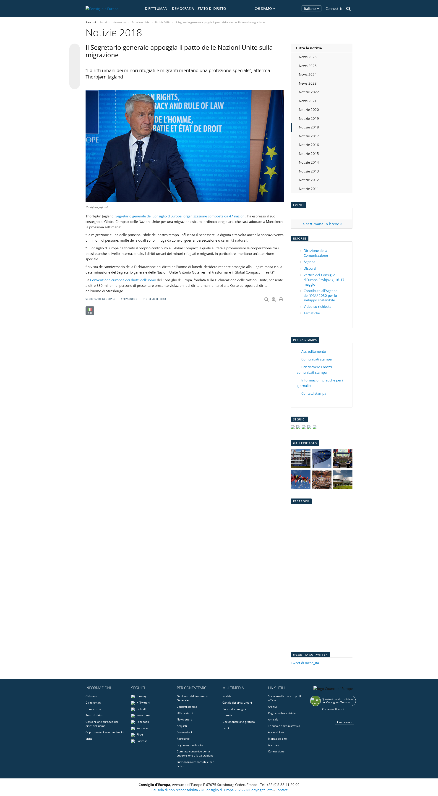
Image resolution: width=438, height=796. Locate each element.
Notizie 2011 (309, 188)
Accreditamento (313, 351)
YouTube (142, 728)
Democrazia (183, 8)
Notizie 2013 (309, 171)
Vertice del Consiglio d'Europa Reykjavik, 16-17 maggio (324, 280)
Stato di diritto (212, 8)
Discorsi (310, 268)
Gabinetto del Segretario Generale (192, 698)
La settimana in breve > (322, 224)
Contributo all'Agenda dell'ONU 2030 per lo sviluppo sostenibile (320, 295)
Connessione (276, 751)
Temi (225, 728)
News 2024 (308, 74)
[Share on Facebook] (74, 66)
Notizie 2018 (309, 127)
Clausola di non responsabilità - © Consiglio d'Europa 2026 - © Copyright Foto (212, 790)
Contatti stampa (313, 393)
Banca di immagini (234, 709)
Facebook (142, 722)
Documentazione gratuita (238, 722)
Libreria (227, 715)
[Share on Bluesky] (74, 49)
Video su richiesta (317, 306)
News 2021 (308, 101)
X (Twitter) (143, 703)
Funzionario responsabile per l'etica (195, 764)
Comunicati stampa (316, 359)
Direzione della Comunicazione (316, 253)
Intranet (345, 722)
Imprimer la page (281, 298)
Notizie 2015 (309, 153)
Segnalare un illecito (190, 745)
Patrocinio (183, 739)
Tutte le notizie (308, 48)
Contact (281, 790)
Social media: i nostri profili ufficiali (285, 698)
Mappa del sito (277, 739)
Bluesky (141, 696)
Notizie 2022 (309, 92)
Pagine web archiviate (282, 713)
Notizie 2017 (309, 136)
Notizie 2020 (309, 109)
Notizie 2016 (309, 144)
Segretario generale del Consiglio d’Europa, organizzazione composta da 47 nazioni (180, 216)
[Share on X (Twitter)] (74, 58)
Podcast (141, 741)
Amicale (273, 719)
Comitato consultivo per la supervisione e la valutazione (195, 753)
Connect (332, 8)
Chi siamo (92, 696)
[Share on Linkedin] (74, 75)
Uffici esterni (185, 713)
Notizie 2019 (309, 118)
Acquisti (182, 726)
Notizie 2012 (309, 179)
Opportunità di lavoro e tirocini (105, 732)
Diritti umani (156, 8)
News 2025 (308, 65)
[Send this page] (74, 84)
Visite (89, 739)
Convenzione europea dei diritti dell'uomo (102, 724)
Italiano (310, 8)
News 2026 (308, 57)
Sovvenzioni (184, 732)
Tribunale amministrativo (284, 726)
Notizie (226, 696)
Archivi (272, 707)
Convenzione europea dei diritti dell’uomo (123, 280)
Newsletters (184, 719)
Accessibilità (276, 732)
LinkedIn (141, 709)
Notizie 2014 (309, 162)
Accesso (273, 745)
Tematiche (312, 313)
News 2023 (308, 83)
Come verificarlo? (333, 709)
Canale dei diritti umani (237, 703)
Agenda (309, 261)
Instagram (143, 715)
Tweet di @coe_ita (305, 662)
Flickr (139, 734)
